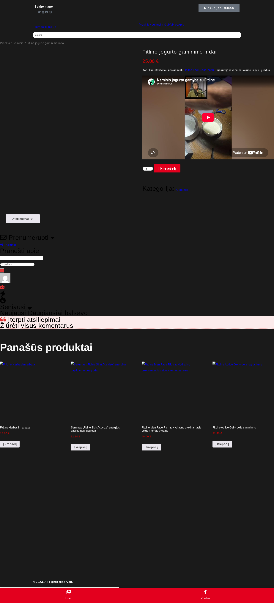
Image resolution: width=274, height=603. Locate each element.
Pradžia (5, 43)
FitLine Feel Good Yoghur (199, 69)
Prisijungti (10, 244)
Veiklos (173, 24)
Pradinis (144, 24)
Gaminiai (18, 43)
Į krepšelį (167, 168)
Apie (181, 24)
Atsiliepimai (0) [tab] (22, 218)
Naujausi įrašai (159, 24)
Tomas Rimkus (45, 26)
